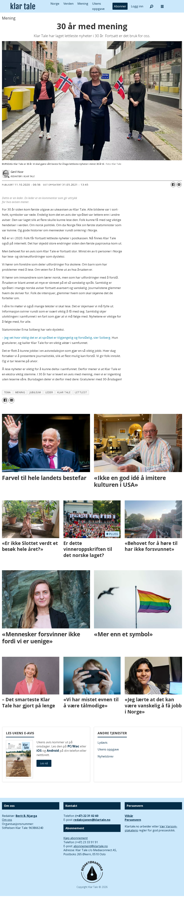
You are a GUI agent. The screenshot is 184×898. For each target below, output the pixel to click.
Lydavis (102, 743)
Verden (68, 3)
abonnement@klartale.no (90, 846)
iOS (39, 750)
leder (49, 392)
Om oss (7, 820)
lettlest (81, 392)
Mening (82, 3)
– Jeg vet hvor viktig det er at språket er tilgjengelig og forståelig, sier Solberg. (56, 337)
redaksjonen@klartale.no (91, 820)
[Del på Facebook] (173, 184)
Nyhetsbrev (105, 756)
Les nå (44, 763)
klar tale (63, 392)
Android (53, 750)
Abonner (120, 6)
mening (20, 392)
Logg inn (137, 6)
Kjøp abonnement (75, 838)
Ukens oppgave (108, 749)
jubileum (35, 392)
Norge (54, 3)
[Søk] (151, 6)
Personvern (133, 820)
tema (7, 392)
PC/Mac (73, 746)
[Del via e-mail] (179, 184)
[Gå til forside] (23, 6)
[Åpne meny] (162, 6)
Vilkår (129, 816)
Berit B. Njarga (26, 816)
